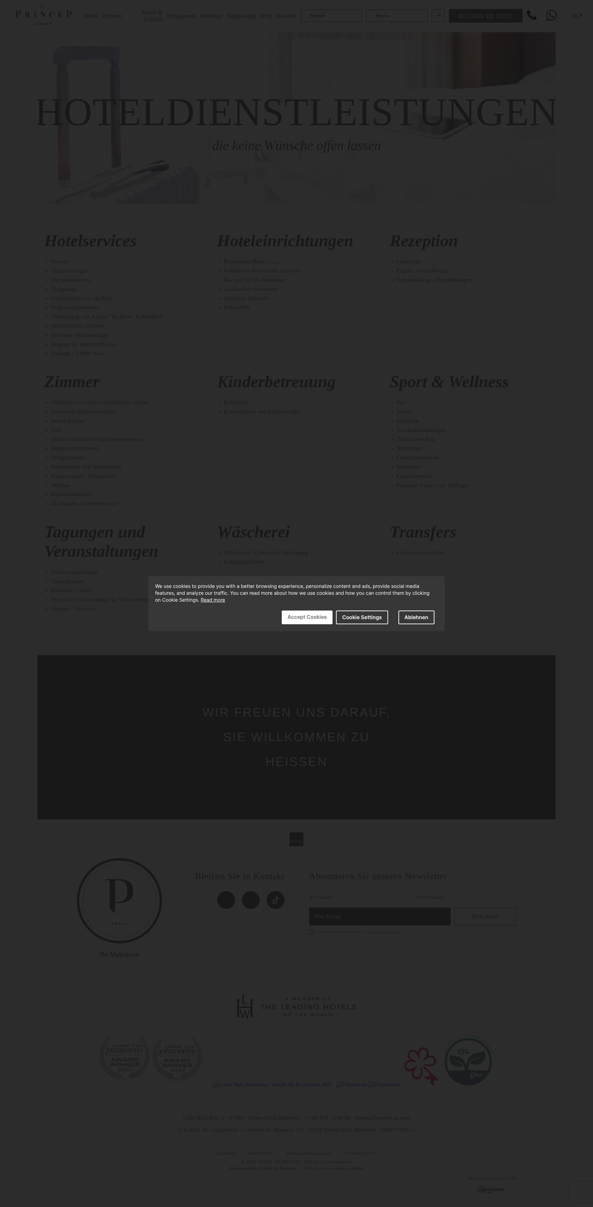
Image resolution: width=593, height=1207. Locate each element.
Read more (213, 600)
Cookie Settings (362, 617)
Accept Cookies (307, 617)
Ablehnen (417, 617)
